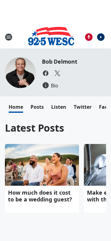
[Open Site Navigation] (8, 37)
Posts (37, 107)
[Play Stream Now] (101, 37)
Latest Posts (34, 127)
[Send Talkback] (88, 37)
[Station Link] (51, 37)
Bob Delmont (59, 61)
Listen (58, 107)
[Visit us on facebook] (45, 73)
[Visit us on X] (57, 73)
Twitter (83, 107)
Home (16, 107)
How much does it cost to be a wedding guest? (40, 196)
